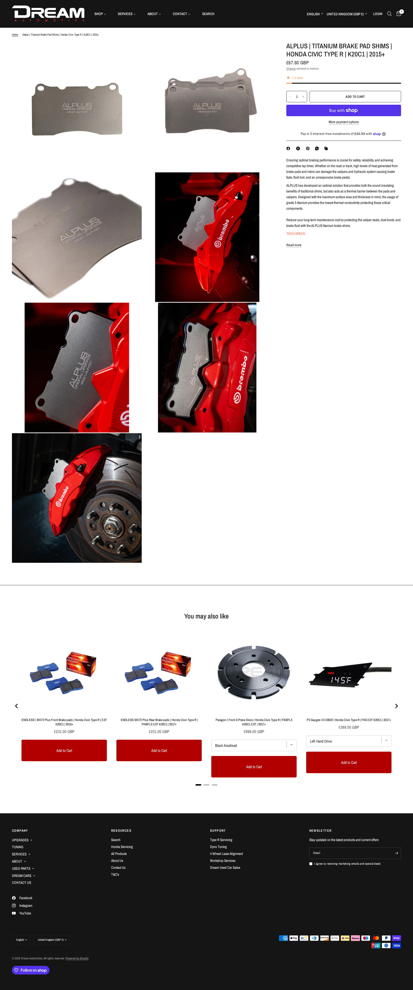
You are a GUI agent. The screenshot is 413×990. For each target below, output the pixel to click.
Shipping (290, 69)
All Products (119, 853)
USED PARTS (21, 868)
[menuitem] (102, 14)
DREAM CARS (21, 875)
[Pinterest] (309, 148)
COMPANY (20, 830)
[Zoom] (131, 51)
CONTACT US (21, 882)
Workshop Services (222, 860)
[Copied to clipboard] (327, 148)
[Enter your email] (396, 853)
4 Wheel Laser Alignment (226, 853)
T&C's (115, 874)
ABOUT (17, 861)
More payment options (344, 122)
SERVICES (19, 854)
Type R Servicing (221, 839)
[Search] (389, 13)
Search (115, 839)
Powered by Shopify (76, 958)
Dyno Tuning (218, 846)
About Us (117, 860)
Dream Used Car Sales (225, 867)
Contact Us (118, 867)
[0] (397, 13)
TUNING (17, 846)
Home (15, 35)
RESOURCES (121, 830)
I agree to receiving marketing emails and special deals (347, 864)
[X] (299, 148)
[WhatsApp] (318, 148)
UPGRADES (20, 839)
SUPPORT (218, 830)
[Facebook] (289, 148)
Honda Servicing (122, 846)
